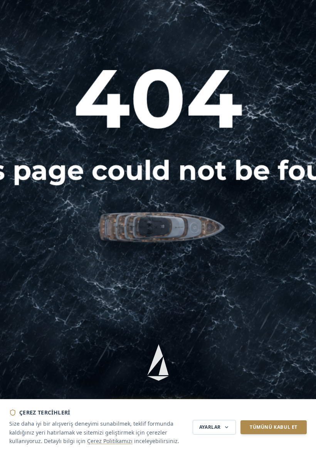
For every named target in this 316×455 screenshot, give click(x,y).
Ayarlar (210, 427)
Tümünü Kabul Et (274, 427)
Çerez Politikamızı (110, 441)
